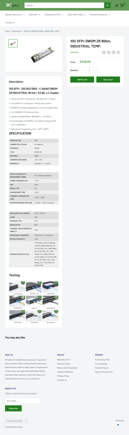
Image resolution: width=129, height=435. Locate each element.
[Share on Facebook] (104, 52)
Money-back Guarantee (67, 368)
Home (7, 31)
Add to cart (82, 79)
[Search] (107, 5)
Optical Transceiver (13, 14)
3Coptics (74, 52)
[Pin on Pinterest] (108, 52)
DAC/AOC (33, 14)
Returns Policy (63, 363)
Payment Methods (65, 372)
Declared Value (101, 368)
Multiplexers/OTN (52, 14)
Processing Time (102, 359)
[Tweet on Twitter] (113, 52)
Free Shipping (101, 363)
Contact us (10, 22)
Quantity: (74, 70)
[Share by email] (118, 52)
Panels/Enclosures (98, 14)
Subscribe (13, 408)
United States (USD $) (14, 421)
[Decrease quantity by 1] (82, 70)
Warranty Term (63, 359)
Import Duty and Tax (104, 372)
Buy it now (108, 79)
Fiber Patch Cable (75, 14)
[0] (121, 5)
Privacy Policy (63, 376)
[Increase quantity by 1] (96, 70)
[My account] (117, 5)
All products (17, 31)
